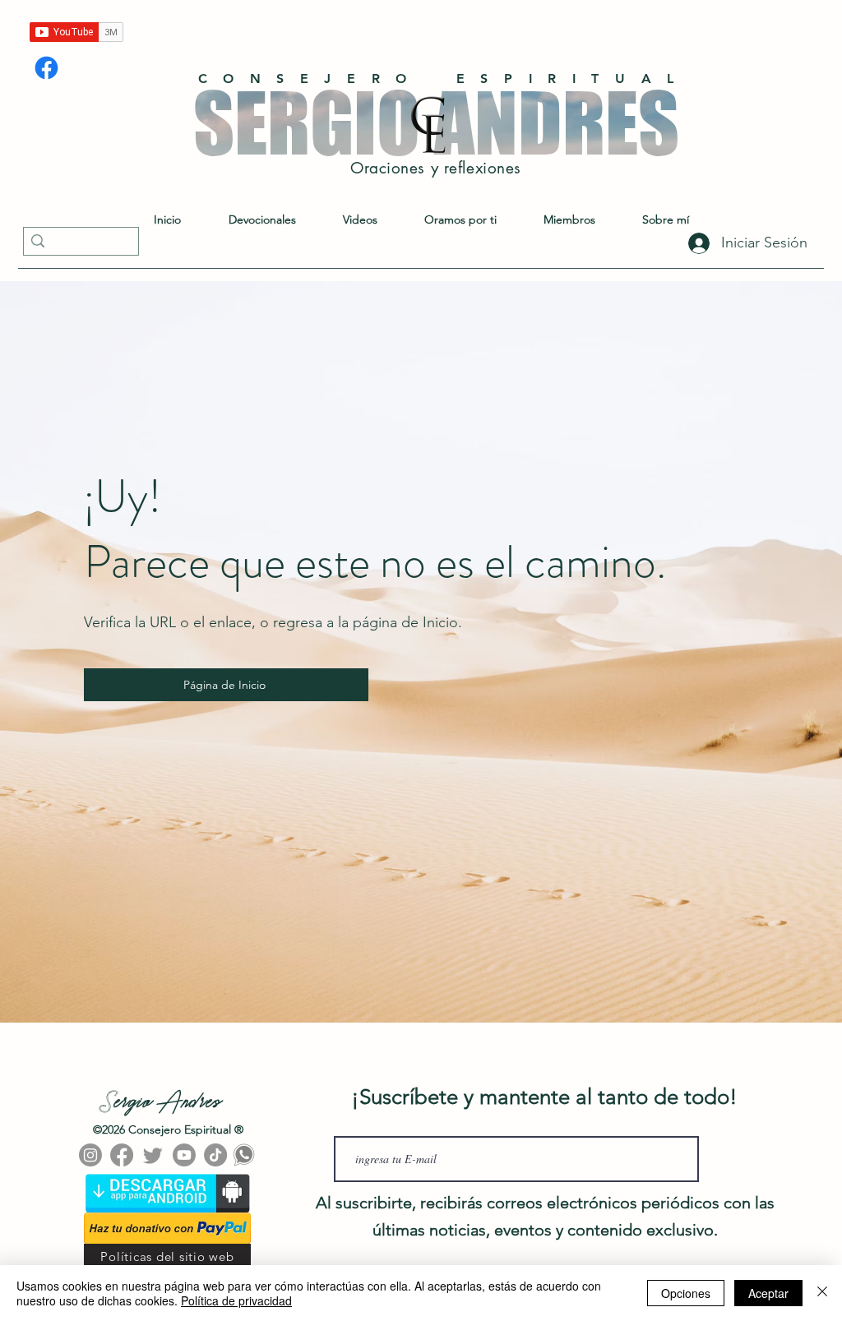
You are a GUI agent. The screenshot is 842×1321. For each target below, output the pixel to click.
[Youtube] (184, 1154)
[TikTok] (215, 1154)
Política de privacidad (236, 1300)
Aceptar (768, 1293)
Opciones (685, 1293)
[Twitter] (152, 1154)
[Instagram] (90, 1154)
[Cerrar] (822, 1293)
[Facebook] (46, 68)
